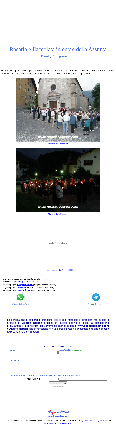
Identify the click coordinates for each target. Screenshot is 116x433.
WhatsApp (33, 282)
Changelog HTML (85, 420)
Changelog (98, 420)
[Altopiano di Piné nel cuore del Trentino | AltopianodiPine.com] (58, 417)
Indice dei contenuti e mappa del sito (58, 423)
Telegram (22, 282)
